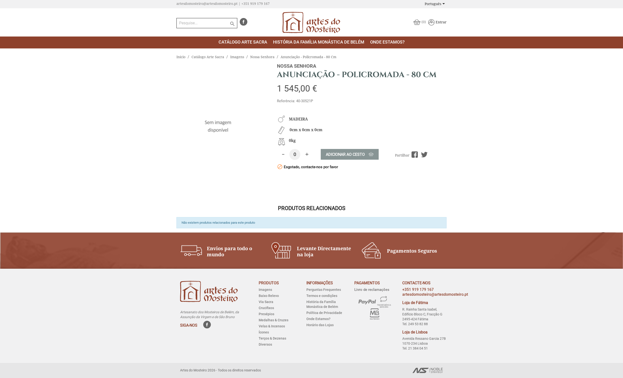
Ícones (264, 332)
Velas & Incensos (272, 326)
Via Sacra (266, 302)
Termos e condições (321, 296)
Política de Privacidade (324, 313)
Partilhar (415, 154)
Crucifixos (266, 308)
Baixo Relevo (269, 296)
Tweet (424, 154)
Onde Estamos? (318, 319)
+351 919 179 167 (418, 289)
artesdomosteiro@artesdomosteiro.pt (435, 294)
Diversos (265, 344)
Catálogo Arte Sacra (243, 42)
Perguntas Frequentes (323, 290)
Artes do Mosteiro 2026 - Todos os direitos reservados (220, 370)
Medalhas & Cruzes (273, 320)
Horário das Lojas (320, 325)
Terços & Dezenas (272, 338)
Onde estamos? (387, 42)
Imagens (265, 290)
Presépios (266, 314)
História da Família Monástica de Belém (318, 42)
